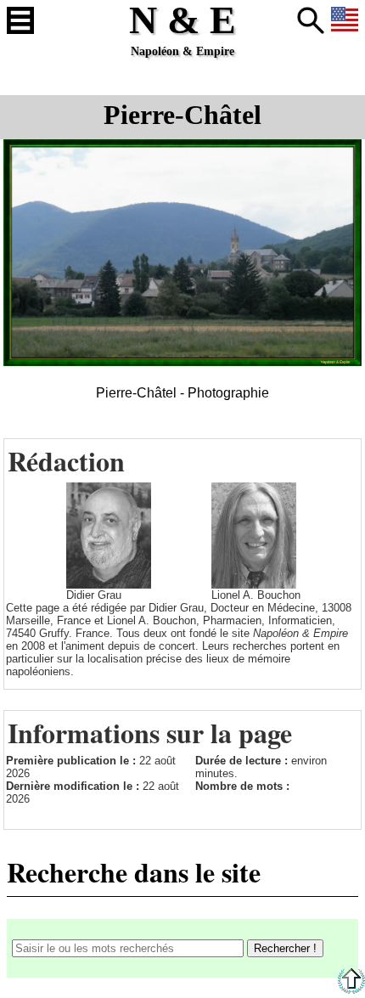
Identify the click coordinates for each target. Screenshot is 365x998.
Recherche (310, 20)
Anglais (344, 20)
